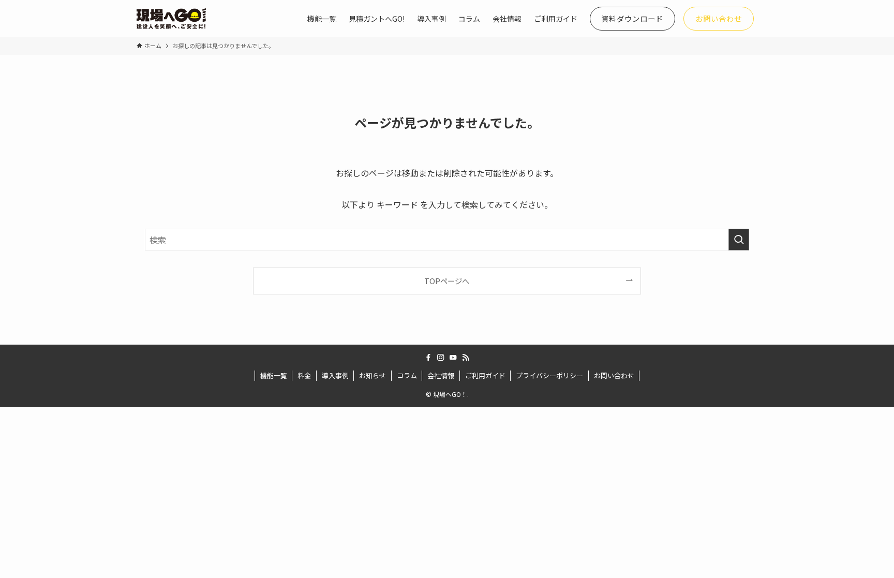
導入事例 (335, 375)
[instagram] (440, 357)
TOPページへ (446, 280)
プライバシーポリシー (549, 375)
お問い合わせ (614, 375)
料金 (304, 375)
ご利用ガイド (485, 375)
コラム (407, 375)
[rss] (465, 357)
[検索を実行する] (738, 239)
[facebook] (428, 357)
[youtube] (453, 357)
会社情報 (440, 375)
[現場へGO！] (171, 18)
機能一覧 (273, 375)
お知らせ (372, 375)
